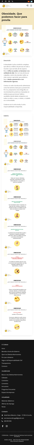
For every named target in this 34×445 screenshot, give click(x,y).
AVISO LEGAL (8, 439)
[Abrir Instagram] (5, 1)
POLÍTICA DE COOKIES (17, 441)
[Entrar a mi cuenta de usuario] (31, 5)
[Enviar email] (9, 1)
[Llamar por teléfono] (12, 1)
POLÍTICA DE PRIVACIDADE (21, 439)
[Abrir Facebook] (2, 1)
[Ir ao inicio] (6, 5)
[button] (27, 5)
